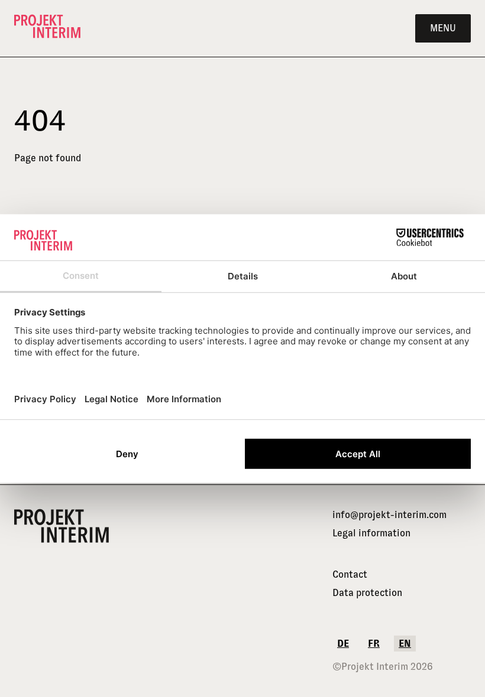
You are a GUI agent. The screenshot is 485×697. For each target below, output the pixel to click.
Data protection (367, 592)
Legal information (371, 533)
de (343, 643)
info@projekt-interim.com (389, 514)
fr (374, 643)
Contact (349, 574)
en (405, 643)
